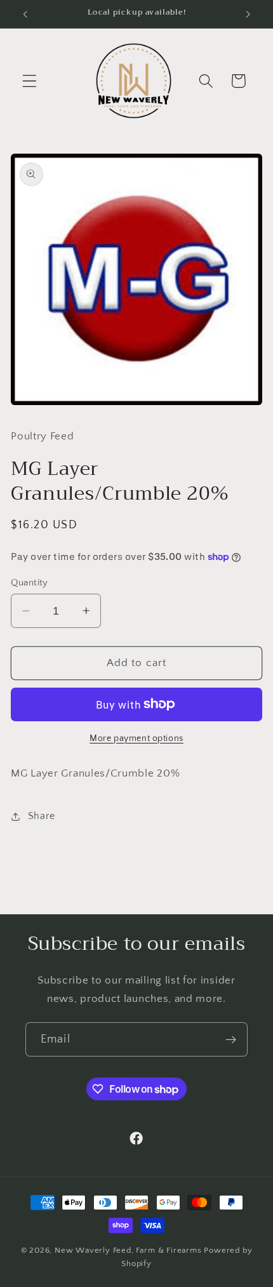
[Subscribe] (231, 1039)
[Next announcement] (248, 14)
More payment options (136, 738)
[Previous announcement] (25, 14)
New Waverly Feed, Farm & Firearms (128, 1250)
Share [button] (41, 816)
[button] (29, 81)
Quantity (29, 582)
